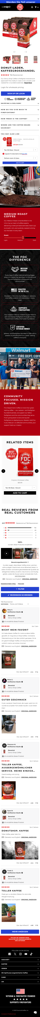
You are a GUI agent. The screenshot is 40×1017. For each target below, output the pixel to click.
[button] (20, 75)
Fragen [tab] (21, 584)
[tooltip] (28, 562)
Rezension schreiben (22, 595)
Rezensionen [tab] (8, 584)
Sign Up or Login (16, 94)
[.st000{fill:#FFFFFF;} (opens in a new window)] (15, 955)
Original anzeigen (29, 579)
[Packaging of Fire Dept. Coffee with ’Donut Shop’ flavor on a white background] (20, 31)
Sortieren (5, 604)
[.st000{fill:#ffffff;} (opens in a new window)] (9, 955)
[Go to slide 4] (21, 386)
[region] (20, 553)
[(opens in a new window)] (31, 955)
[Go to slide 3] (18, 386)
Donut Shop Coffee (14, 618)
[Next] (26, 52)
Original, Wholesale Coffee (23, 140)
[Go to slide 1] (11, 386)
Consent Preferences (8, 1014)
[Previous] (14, 52)
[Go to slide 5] (25, 386)
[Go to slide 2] (14, 386)
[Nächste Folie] (37, 553)
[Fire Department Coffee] (20, 7)
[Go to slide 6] (28, 386)
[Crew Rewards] (32, 7)
